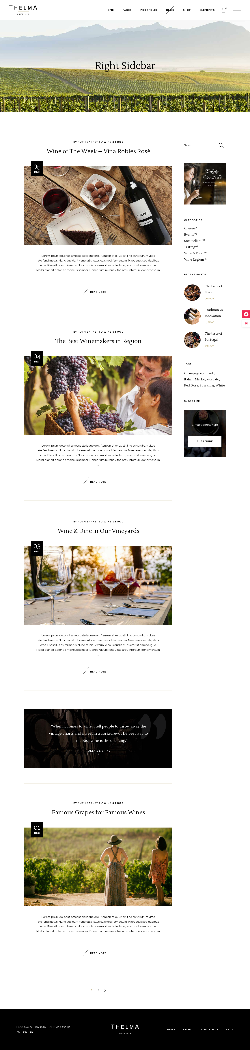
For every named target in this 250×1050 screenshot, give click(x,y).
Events (189, 235)
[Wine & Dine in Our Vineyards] (98, 585)
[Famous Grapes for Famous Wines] (98, 867)
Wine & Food (113, 142)
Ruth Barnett (89, 142)
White (220, 386)
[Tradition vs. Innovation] (192, 316)
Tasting (189, 247)
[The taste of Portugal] (192, 340)
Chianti (208, 373)
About (188, 1029)
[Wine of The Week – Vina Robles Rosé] (98, 205)
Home (171, 1029)
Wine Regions (194, 260)
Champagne (193, 373)
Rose (194, 386)
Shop (230, 1029)
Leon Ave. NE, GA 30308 (31, 1027)
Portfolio (209, 1029)
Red (187, 386)
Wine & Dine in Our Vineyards (98, 531)
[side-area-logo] (125, 1029)
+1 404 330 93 (61, 1027)
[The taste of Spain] (192, 292)
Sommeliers (192, 241)
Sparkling (207, 386)
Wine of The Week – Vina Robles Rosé (98, 151)
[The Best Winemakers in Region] (98, 395)
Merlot (200, 379)
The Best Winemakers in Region (98, 341)
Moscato (212, 379)
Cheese (189, 228)
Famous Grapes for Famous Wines (98, 812)
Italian (188, 379)
